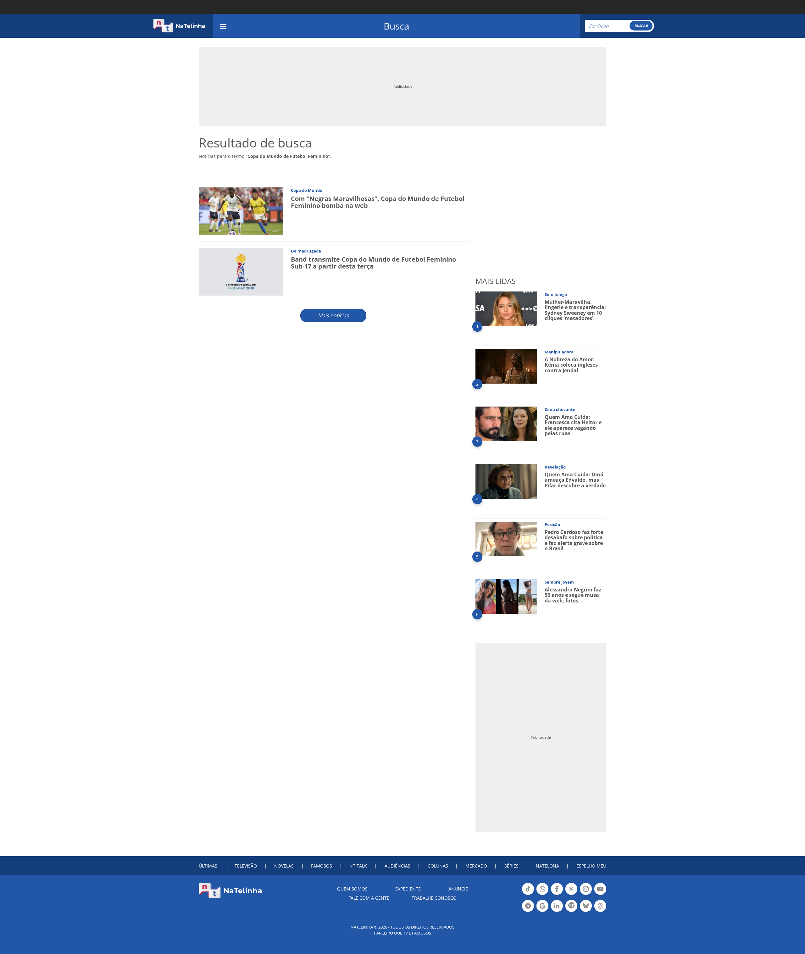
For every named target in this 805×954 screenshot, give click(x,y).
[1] (506, 308)
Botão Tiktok (528, 894)
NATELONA (547, 866)
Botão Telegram (528, 911)
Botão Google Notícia (542, 911)
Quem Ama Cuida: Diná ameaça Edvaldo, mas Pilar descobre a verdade (575, 480)
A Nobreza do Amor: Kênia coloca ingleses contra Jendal (571, 365)
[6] (506, 596)
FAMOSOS (321, 866)
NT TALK (358, 866)
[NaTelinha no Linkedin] (557, 906)
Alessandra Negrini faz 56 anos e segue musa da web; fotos (573, 595)
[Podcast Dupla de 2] (571, 906)
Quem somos (352, 889)
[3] (506, 423)
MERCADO (476, 866)
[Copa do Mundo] (241, 211)
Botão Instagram (586, 894)
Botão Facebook (557, 894)
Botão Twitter (571, 894)
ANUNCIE (458, 889)
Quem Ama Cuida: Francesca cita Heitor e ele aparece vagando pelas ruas (573, 425)
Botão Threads (600, 911)
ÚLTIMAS (208, 866)
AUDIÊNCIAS (397, 866)
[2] (506, 366)
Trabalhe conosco (434, 898)
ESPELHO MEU (591, 866)
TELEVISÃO (246, 866)
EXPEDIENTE (408, 889)
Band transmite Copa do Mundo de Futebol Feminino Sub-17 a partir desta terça (373, 262)
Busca (396, 25)
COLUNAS (438, 866)
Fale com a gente (368, 898)
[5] (506, 538)
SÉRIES (511, 866)
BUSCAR (641, 25)
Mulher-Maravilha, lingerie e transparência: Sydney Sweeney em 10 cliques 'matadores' (575, 310)
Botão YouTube (600, 894)
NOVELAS (284, 866)
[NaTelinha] (179, 25)
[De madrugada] (241, 272)
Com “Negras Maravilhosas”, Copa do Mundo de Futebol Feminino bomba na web (377, 202)
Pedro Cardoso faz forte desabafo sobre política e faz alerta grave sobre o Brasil (574, 540)
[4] (506, 481)
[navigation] (223, 25)
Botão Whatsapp (542, 894)
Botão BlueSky (586, 911)
